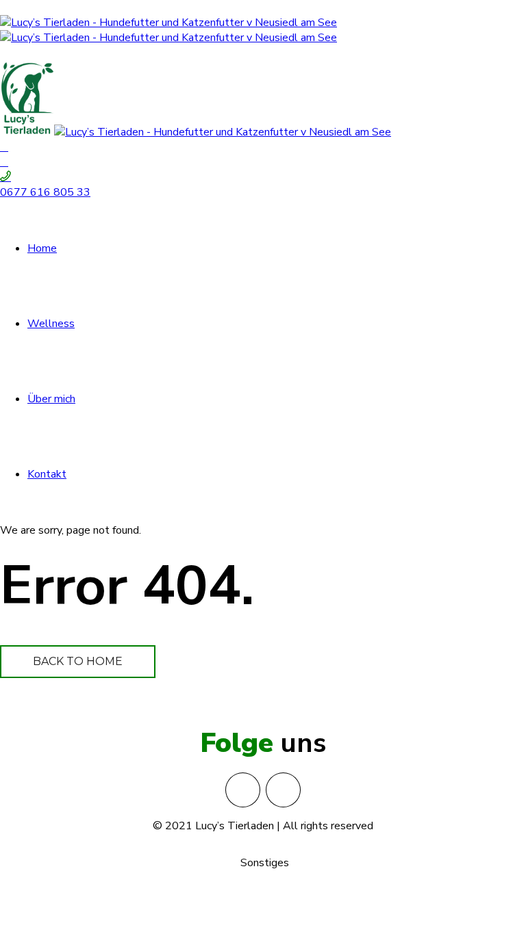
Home (42, 248)
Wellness (51, 323)
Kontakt (46, 474)
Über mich (51, 398)
